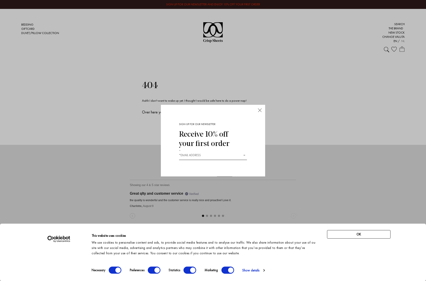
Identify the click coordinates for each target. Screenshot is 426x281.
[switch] (154, 270)
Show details (250, 270)
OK (359, 234)
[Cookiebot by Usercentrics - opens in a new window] (58, 239)
